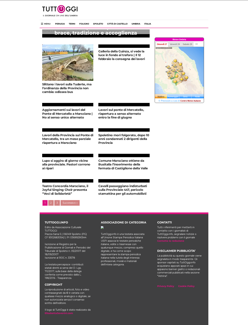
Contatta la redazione (170, 240)
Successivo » (70, 202)
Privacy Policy (165, 286)
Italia (147, 23)
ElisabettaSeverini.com (59, 313)
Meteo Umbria (179, 39)
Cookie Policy (186, 286)
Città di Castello (117, 23)
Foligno (84, 23)
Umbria (136, 23)
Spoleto (98, 23)
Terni (72, 23)
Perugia (60, 23)
